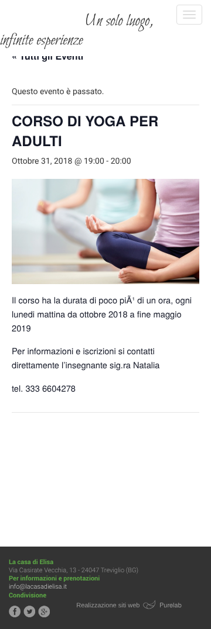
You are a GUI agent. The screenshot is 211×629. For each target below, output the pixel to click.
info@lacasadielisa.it (38, 586)
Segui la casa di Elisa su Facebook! (15, 611)
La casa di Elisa (42, 14)
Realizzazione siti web (107, 605)
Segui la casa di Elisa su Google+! (44, 611)
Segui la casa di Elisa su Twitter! (29, 611)
